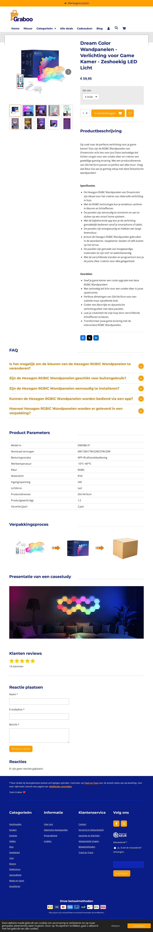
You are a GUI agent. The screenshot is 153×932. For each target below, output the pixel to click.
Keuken (13, 829)
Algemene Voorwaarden (56, 829)
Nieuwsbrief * (120, 842)
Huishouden (15, 824)
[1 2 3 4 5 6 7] (85, 113)
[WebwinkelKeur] (120, 836)
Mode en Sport (16, 880)
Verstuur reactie (21, 748)
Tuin (11, 858)
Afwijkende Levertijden (60, 786)
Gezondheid (15, 875)
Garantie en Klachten (89, 835)
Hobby (12, 841)
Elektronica (14, 869)
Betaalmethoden (87, 846)
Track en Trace (91, 783)
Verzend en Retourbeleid (91, 829)
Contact (82, 824)
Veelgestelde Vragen (89, 841)
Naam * (13, 694)
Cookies (48, 841)
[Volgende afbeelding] (68, 72)
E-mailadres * (17, 709)
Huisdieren (14, 886)
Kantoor (13, 835)
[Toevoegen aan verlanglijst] (130, 113)
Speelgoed (14, 852)
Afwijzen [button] (115, 925)
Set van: (87, 90)
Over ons (48, 824)
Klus (11, 846)
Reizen (12, 863)
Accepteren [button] (139, 925)
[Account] (109, 28)
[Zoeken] (116, 28)
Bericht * (14, 724)
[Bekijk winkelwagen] (124, 28)
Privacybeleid (50, 835)
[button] (15, 110)
